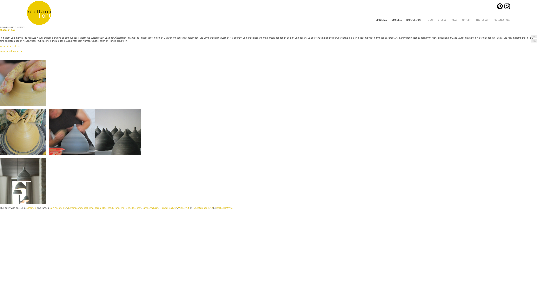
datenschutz (502, 20)
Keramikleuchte (103, 207)
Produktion (413, 20)
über (431, 20)
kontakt (466, 20)
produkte (381, 20)
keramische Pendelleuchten (126, 207)
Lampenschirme (151, 207)
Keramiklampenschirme (80, 207)
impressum (482, 20)
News (454, 20)
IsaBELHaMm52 (224, 207)
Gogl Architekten (58, 207)
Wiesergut (183, 207)
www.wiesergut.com (10, 46)
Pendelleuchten (169, 207)
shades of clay (7, 29)
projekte (396, 20)
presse (442, 20)
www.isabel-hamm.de (11, 51)
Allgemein (31, 207)
